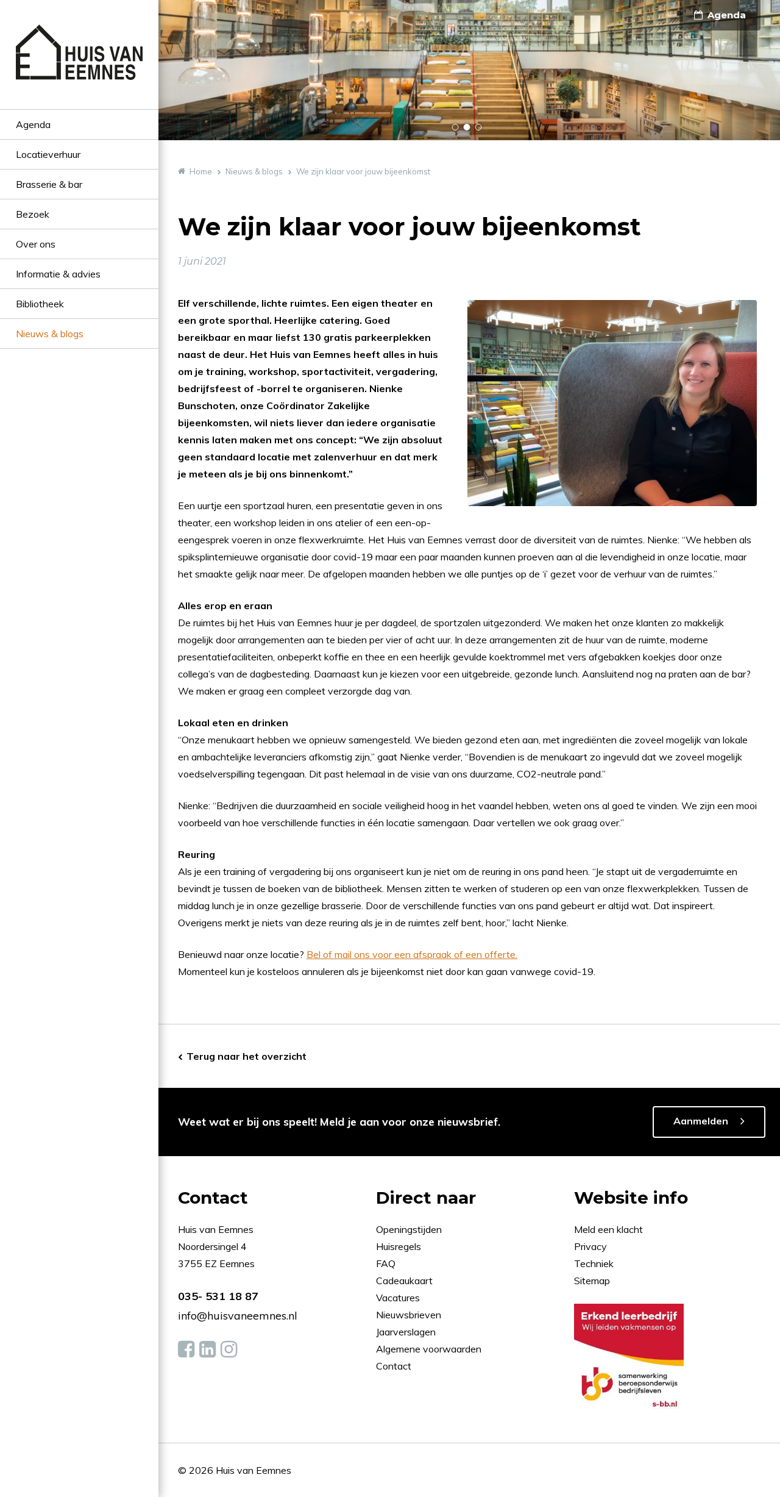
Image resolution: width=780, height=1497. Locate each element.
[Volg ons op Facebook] (186, 1349)
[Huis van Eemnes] (79, 66)
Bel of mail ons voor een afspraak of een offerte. (412, 954)
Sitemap (592, 1280)
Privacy (590, 1246)
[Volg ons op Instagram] (229, 1349)
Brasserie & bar (49, 184)
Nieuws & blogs (49, 333)
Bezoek (32, 214)
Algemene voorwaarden (428, 1349)
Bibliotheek (40, 304)
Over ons (35, 244)
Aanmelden (700, 1121)
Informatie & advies (58, 274)
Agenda (33, 124)
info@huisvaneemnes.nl (237, 1316)
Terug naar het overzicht (246, 1056)
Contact (393, 1366)
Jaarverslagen (407, 1332)
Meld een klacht (608, 1229)
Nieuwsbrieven (410, 1315)
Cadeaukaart (405, 1280)
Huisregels (400, 1246)
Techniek (594, 1263)
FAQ (387, 1263)
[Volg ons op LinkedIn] (207, 1349)
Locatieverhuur (48, 154)
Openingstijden (409, 1229)
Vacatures (398, 1298)
